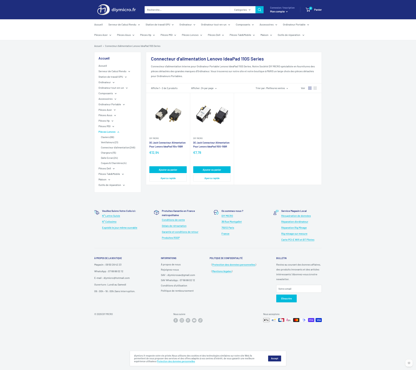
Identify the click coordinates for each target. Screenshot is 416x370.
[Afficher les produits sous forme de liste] (315, 88)
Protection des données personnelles (233, 264)
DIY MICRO (227, 215)
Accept (274, 358)
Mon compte (277, 11)
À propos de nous (171, 264)
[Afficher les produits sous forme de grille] (309, 88)
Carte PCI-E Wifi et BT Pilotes (297, 239)
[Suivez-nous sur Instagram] (182, 320)
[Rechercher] (259, 9)
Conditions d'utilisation (174, 285)
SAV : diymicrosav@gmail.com (178, 274)
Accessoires (267, 24)
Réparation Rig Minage (294, 227)
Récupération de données (296, 215)
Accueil (98, 24)
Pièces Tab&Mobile (240, 34)
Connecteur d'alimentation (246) (118, 147)
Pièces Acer (101, 34)
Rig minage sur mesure (294, 233)
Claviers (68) (107, 137)
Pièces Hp (145, 34)
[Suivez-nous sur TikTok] (200, 320)
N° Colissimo (109, 221)
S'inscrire (286, 298)
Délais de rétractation (174, 225)
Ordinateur (185, 24)
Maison (264, 34)
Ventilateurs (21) (109, 142)
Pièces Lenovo (190, 34)
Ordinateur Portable (294, 24)
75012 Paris (227, 227)
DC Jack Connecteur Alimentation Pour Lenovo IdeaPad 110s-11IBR (167, 144)
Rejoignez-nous (170, 269)
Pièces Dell (214, 34)
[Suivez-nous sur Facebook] (175, 320)
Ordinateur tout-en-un (214, 24)
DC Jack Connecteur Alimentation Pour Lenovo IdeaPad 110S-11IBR (211, 144)
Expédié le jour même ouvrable (119, 227)
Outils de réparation (289, 34)
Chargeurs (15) (108, 152)
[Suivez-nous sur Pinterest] (188, 320)
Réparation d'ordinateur (294, 221)
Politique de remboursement (177, 290)
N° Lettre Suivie (111, 215)
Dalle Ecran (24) (109, 157)
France (225, 233)
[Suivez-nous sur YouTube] (194, 320)
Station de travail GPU (158, 24)
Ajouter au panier (168, 169)
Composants (243, 24)
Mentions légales (222, 271)
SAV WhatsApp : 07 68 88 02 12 (178, 280)
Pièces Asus (124, 34)
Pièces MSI (167, 34)
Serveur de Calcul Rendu (122, 24)
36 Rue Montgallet (231, 221)
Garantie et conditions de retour (180, 231)
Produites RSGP (171, 237)
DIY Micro (154, 138)
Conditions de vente (173, 219)
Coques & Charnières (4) (113, 163)
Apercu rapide (168, 178)
